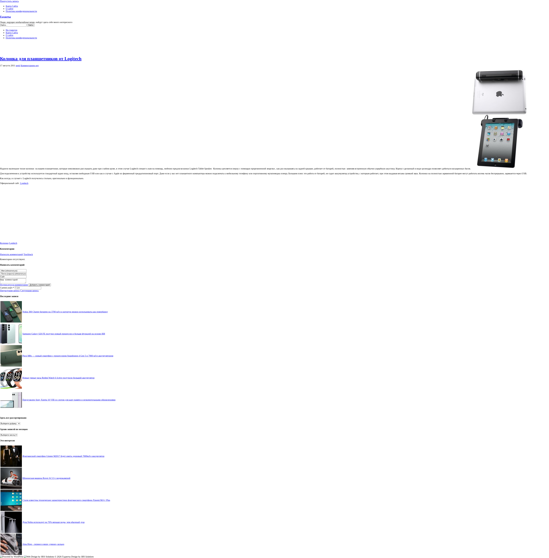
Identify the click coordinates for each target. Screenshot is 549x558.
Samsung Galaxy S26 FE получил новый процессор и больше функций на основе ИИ (63, 334)
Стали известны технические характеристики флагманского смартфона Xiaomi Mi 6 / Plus (66, 500)
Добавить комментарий (40, 285)
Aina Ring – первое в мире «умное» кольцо (43, 544)
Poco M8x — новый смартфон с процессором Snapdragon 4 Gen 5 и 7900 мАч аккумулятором (67, 356)
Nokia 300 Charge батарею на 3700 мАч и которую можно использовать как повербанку (65, 312)
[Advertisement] (274, 48)
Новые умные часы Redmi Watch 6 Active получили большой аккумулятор (58, 378)
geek (18, 65)
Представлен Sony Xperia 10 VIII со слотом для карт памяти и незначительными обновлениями (69, 400)
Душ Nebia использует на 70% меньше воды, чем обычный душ (53, 522)
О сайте (9, 8)
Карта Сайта (12, 6)
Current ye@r (7, 288)
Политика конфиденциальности (21, 11)
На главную (11, 30)
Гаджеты (5, 16)
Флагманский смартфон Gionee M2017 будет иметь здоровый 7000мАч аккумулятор (63, 456)
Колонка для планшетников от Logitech (40, 58)
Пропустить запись (9, 1)
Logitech (24, 183)
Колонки (4, 243)
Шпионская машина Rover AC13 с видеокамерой (46, 478)
